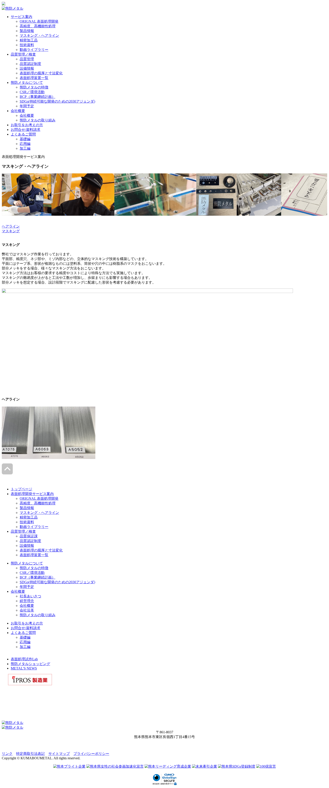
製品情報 (27, 31)
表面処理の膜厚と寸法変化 (41, 73)
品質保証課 (29, 536)
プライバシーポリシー (91, 754)
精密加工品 (29, 40)
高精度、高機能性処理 (38, 26)
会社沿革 (27, 610)
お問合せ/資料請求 (25, 129)
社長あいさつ (30, 596)
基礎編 (25, 139)
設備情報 (27, 68)
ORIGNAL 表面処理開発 (39, 21)
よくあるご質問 (23, 134)
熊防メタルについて (27, 82)
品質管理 (27, 59)
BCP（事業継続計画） (37, 97)
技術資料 (27, 45)
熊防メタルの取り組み (38, 120)
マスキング (11, 231)
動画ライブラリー (34, 50)
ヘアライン (11, 226)
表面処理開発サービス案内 (32, 494)
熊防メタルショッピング (30, 664)
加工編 (25, 148)
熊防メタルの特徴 (34, 87)
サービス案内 (21, 17)
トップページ (21, 489)
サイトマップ (59, 754)
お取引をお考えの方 (27, 125)
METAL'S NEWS (24, 668)
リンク (7, 754)
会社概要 (18, 111)
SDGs (57, 101)
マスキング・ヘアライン (39, 35)
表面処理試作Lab (24, 659)
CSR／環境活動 (32, 92)
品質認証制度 (30, 64)
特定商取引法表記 (30, 754)
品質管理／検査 (23, 54)
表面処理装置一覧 (34, 78)
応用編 (25, 144)
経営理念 (27, 601)
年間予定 (27, 106)
